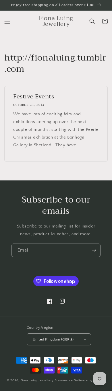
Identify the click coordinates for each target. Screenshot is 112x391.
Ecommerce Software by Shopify (80, 380)
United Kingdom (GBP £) (53, 339)
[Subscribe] (94, 250)
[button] (7, 21)
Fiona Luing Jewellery (37, 380)
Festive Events (33, 96)
